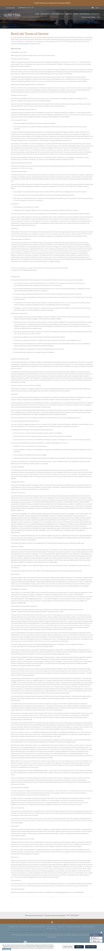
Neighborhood (85, 14)
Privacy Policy (51, 926)
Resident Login (13, 926)
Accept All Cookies (91, 946)
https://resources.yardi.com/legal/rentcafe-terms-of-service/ (74, 39)
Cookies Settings (67, 946)
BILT (99, 17)
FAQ (55, 928)
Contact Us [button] (95, 14)
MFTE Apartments (57, 14)
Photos (75, 14)
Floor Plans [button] (44, 14)
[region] (52, 947)
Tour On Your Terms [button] (88, 17)
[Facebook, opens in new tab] (92, 7)
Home (37, 14)
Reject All (79, 946)
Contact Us (60, 926)
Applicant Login (24, 926)
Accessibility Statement (73, 926)
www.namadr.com (29, 675)
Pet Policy (50, 928)
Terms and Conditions (38, 926)
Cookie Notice (6, 949)
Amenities (68, 14)
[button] (52, 3)
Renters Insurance (88, 926)
